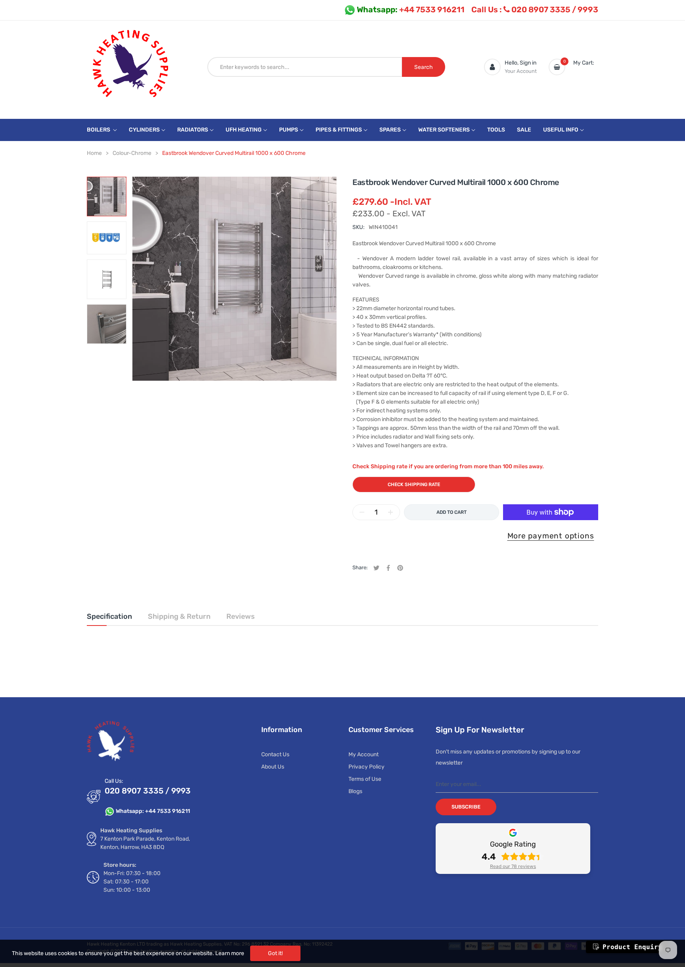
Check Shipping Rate (414, 484)
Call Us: (114, 781)
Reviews (240, 616)
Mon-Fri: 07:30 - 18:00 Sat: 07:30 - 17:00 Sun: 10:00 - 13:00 (132, 881)
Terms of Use (364, 779)
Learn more (229, 953)
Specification (109, 616)
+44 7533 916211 (411, 9)
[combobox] (304, 67)
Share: (359, 567)
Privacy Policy (366, 766)
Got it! (275, 953)
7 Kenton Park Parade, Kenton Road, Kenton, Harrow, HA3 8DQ (145, 843)
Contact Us (275, 754)
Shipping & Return (179, 616)
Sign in (528, 62)
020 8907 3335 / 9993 (534, 9)
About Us (272, 766)
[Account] (492, 67)
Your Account (521, 71)
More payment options (550, 535)
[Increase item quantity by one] (390, 512)
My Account (363, 754)
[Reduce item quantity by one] (362, 512)
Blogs (355, 791)
